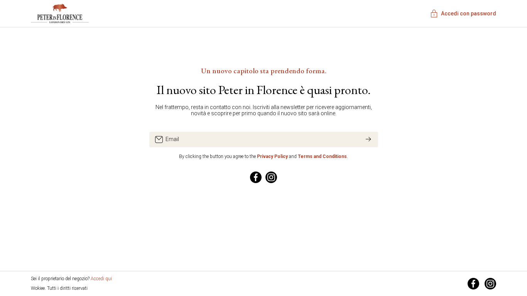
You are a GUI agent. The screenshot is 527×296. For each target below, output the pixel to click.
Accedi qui (101, 278)
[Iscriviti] (368, 139)
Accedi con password (468, 13)
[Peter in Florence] (60, 13)
